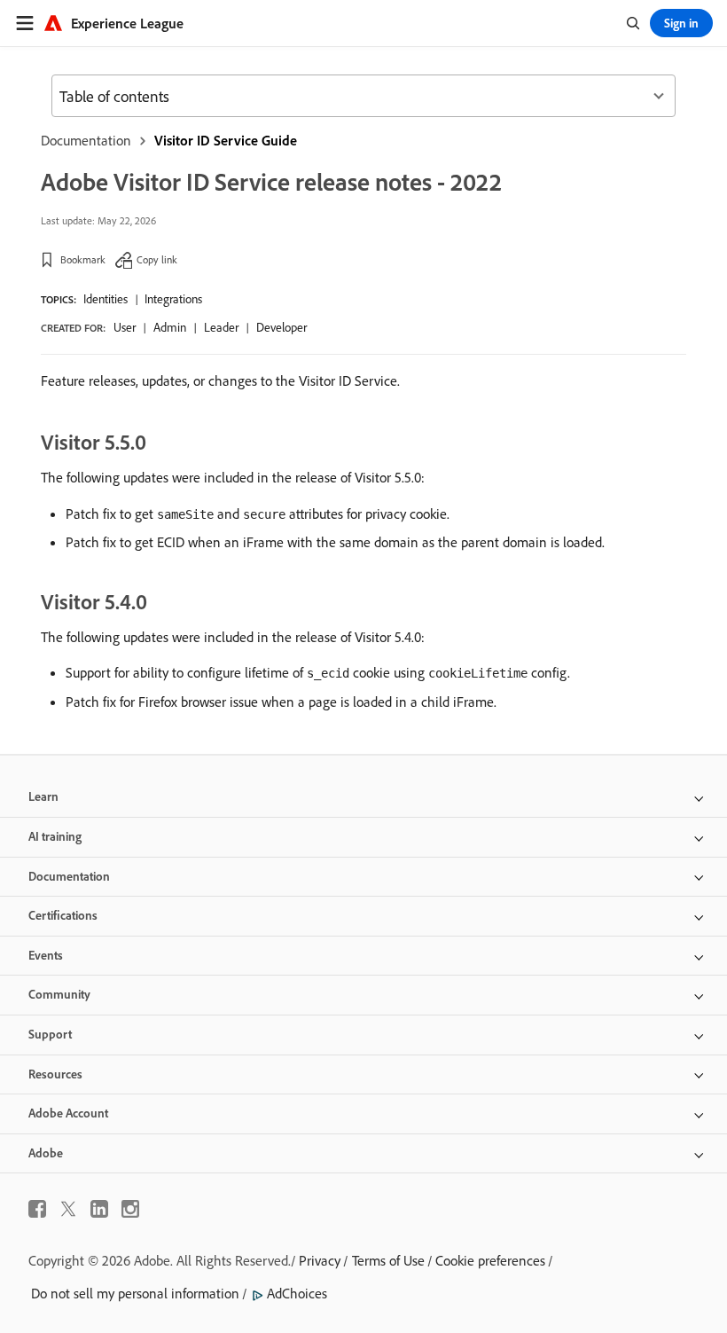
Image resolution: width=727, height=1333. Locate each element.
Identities (105, 299)
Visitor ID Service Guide (225, 140)
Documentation (86, 140)
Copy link (157, 259)
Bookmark (83, 259)
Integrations (173, 299)
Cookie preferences (490, 1260)
